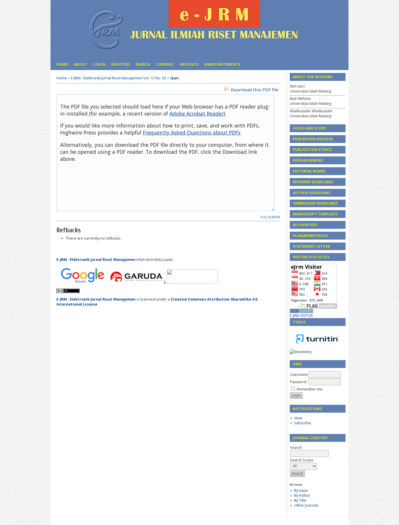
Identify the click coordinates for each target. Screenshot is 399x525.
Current (165, 64)
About (80, 64)
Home (62, 64)
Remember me (309, 389)
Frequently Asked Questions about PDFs (191, 132)
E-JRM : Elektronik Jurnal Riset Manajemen (96, 259)
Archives (189, 64)
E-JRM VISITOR (301, 315)
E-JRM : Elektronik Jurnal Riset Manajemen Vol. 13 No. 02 (118, 78)
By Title (300, 500)
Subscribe (302, 423)
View (298, 418)
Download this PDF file (254, 90)
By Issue (301, 490)
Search (143, 64)
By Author (302, 495)
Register (120, 64)
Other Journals (306, 505)
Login (99, 64)
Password (298, 381)
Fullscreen (270, 217)
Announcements (222, 64)
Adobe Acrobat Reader (196, 113)
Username (299, 374)
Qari (174, 78)
